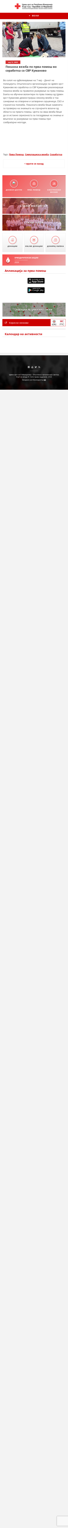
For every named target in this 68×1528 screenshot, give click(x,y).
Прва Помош (16, 154)
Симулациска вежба (37, 154)
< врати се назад (33, 163)
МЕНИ (35, 15)
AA (45, 380)
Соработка (56, 154)
